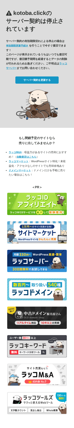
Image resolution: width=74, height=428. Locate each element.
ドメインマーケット (20, 170)
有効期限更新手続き (17, 45)
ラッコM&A (15, 152)
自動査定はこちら (26, 156)
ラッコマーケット (18, 161)
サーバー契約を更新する (37, 80)
